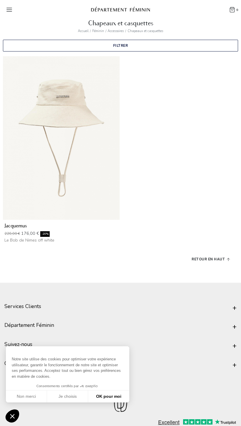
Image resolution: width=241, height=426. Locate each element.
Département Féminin (29, 325)
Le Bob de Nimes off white (29, 240)
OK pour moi (108, 396)
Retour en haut (209, 259)
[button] (12, 416)
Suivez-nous (18, 344)
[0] (232, 9)
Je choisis (67, 396)
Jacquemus (15, 226)
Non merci (26, 396)
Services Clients (22, 306)
